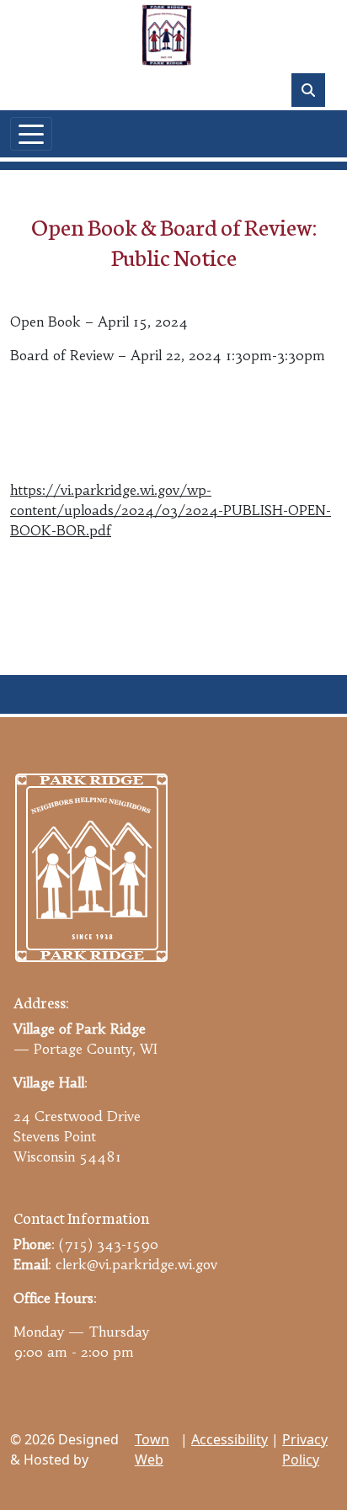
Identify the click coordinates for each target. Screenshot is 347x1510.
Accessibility (229, 1439)
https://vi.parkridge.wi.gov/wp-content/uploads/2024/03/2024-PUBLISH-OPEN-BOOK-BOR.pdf (170, 510)
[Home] (166, 35)
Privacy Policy (305, 1449)
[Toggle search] (308, 90)
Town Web (152, 1449)
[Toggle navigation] (31, 134)
